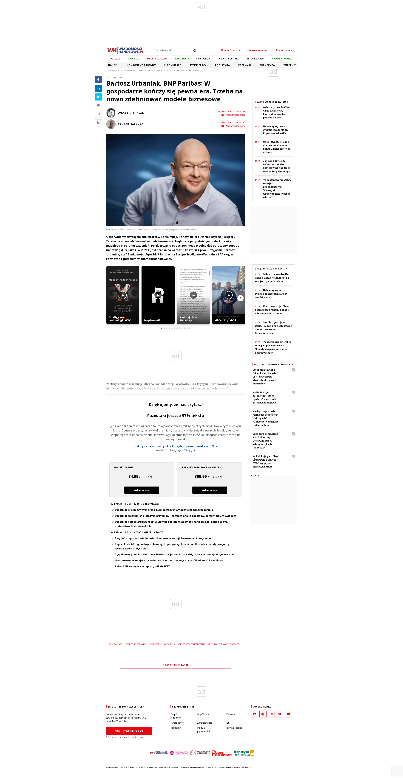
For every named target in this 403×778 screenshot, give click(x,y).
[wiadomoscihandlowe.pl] (125, 50)
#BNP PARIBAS (115, 644)
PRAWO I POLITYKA (229, 58)
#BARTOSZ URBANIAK (135, 644)
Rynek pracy (198, 65)
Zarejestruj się (204, 722)
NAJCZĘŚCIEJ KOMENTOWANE (272, 364)
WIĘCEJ (288, 65)
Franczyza (267, 65)
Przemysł (244, 65)
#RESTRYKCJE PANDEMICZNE (191, 644)
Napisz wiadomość (235, 114)
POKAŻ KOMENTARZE (175, 664)
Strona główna (113, 70)
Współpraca (203, 714)
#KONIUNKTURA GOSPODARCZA (223, 644)
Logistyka (222, 65)
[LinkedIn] (254, 714)
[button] (161, 328)
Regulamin (175, 727)
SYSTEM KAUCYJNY (255, 58)
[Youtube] (288, 714)
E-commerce (172, 65)
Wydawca (230, 714)
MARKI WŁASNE (204, 58)
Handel (113, 65)
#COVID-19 (169, 644)
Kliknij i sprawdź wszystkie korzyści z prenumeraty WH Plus (176, 446)
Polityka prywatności (203, 729)
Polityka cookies (234, 727)
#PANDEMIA (155, 644)
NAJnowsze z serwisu (271, 102)
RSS (228, 722)
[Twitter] (98, 97)
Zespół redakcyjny (175, 716)
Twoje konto (177, 722)
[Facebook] (98, 79)
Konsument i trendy (141, 65)
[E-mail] (98, 114)
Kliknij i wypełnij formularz (129, 730)
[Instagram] (271, 714)
